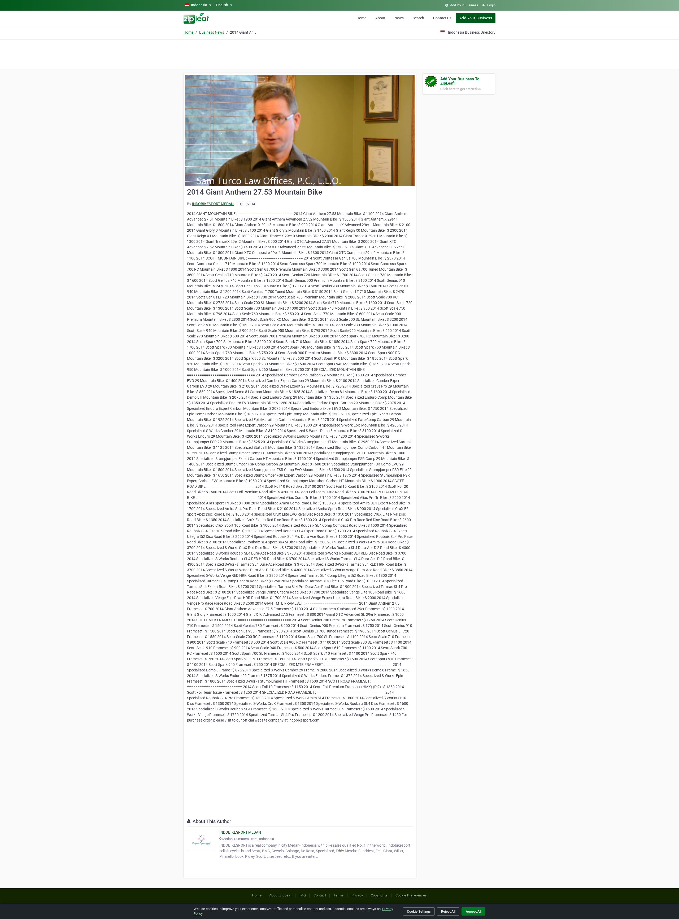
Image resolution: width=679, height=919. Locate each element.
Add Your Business (475, 18)
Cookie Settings (419, 911)
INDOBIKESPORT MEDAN (213, 204)
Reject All (448, 911)
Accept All (473, 911)
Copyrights (379, 895)
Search (418, 18)
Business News (211, 32)
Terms (339, 895)
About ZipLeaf (280, 895)
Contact (320, 895)
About (380, 18)
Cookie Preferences (411, 895)
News (399, 18)
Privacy (357, 895)
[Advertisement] (339, 53)
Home (361, 18)
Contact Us (442, 18)
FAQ (302, 895)
